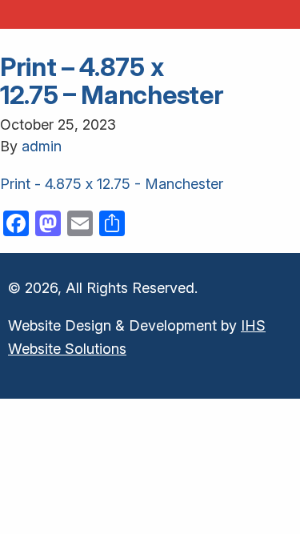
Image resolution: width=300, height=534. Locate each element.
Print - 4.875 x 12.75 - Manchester (111, 183)
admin (42, 146)
